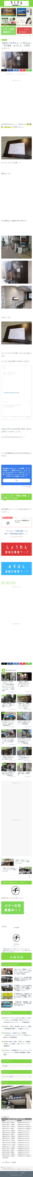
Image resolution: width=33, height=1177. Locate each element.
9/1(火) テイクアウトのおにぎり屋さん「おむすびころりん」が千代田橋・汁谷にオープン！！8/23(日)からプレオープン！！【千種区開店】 (17, 1020)
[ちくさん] (16, 5)
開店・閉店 (4, 39)
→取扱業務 (4, 1157)
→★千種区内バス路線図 (8, 1162)
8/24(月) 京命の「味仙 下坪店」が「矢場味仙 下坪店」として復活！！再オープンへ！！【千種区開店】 (17, 1044)
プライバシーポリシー (13, 1172)
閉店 (14, 582)
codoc (29, 486)
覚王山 (9, 582)
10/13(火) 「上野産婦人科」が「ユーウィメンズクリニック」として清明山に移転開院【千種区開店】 (17, 1052)
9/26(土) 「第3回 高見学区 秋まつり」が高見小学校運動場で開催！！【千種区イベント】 (17, 1027)
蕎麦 (4, 582)
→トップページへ (16, 536)
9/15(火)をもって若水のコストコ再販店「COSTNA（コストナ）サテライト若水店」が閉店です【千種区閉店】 (17, 1035)
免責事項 (23, 1172)
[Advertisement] (16, 98)
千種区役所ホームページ (8, 1109)
